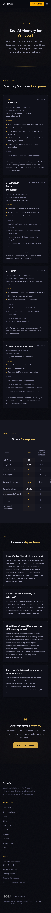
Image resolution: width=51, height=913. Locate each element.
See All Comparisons (25, 753)
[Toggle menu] (47, 4)
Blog (5, 821)
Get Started (37, 4)
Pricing (6, 834)
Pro (4, 847)
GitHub (6, 838)
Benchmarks (8, 830)
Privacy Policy (9, 873)
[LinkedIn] (13, 865)
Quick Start (7, 807)
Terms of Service (10, 869)
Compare (7, 825)
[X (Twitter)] (8, 865)
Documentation (9, 812)
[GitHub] (4, 865)
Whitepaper (8, 843)
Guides (6, 816)
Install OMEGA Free (25, 745)
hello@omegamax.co (11, 861)
